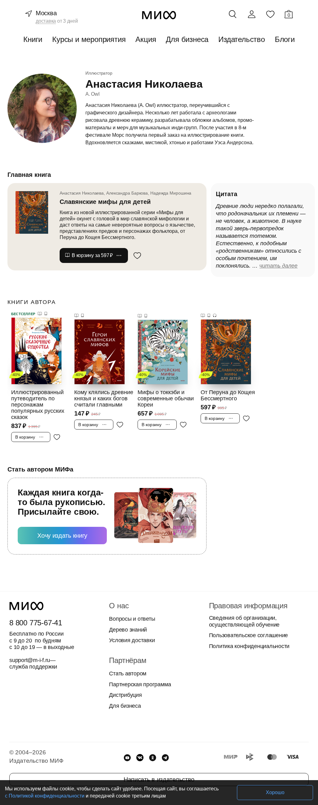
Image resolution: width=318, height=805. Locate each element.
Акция (145, 39)
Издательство (241, 39)
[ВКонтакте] (139, 757)
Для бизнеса (187, 39)
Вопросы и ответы (132, 619)
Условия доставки (132, 640)
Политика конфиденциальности (249, 646)
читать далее (278, 266)
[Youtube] (127, 757)
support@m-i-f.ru (29, 660)
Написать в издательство (159, 779)
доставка (46, 21)
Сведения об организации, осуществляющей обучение (244, 621)
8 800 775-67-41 (35, 623)
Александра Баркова (127, 193)
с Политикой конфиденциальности (44, 795)
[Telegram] (165, 757)
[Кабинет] (251, 14)
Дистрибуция (125, 695)
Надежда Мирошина (170, 193)
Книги (32, 39)
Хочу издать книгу (62, 535)
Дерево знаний (128, 630)
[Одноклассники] (152, 757)
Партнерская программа (140, 684)
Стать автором (127, 673)
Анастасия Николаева (82, 193)
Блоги (285, 39)
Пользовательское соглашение (248, 635)
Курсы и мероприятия (88, 39)
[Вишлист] (270, 14)
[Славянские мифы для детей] (35, 212)
